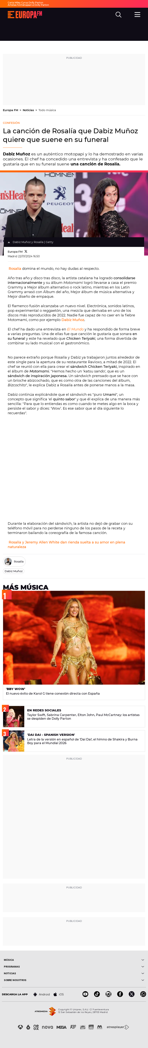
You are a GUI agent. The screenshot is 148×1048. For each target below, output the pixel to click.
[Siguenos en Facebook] (120, 996)
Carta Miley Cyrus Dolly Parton (25, 2)
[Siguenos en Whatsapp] (143, 996)
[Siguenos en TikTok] (97, 996)
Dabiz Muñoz (72, 320)
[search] (118, 15)
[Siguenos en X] (132, 996)
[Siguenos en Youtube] (85, 996)
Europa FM (11, 110)
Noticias (29, 110)
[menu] (137, 14)
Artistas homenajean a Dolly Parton (28, 4)
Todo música (47, 110)
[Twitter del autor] (25, 251)
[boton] (109, 960)
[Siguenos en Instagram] (108, 996)
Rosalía (15, 269)
